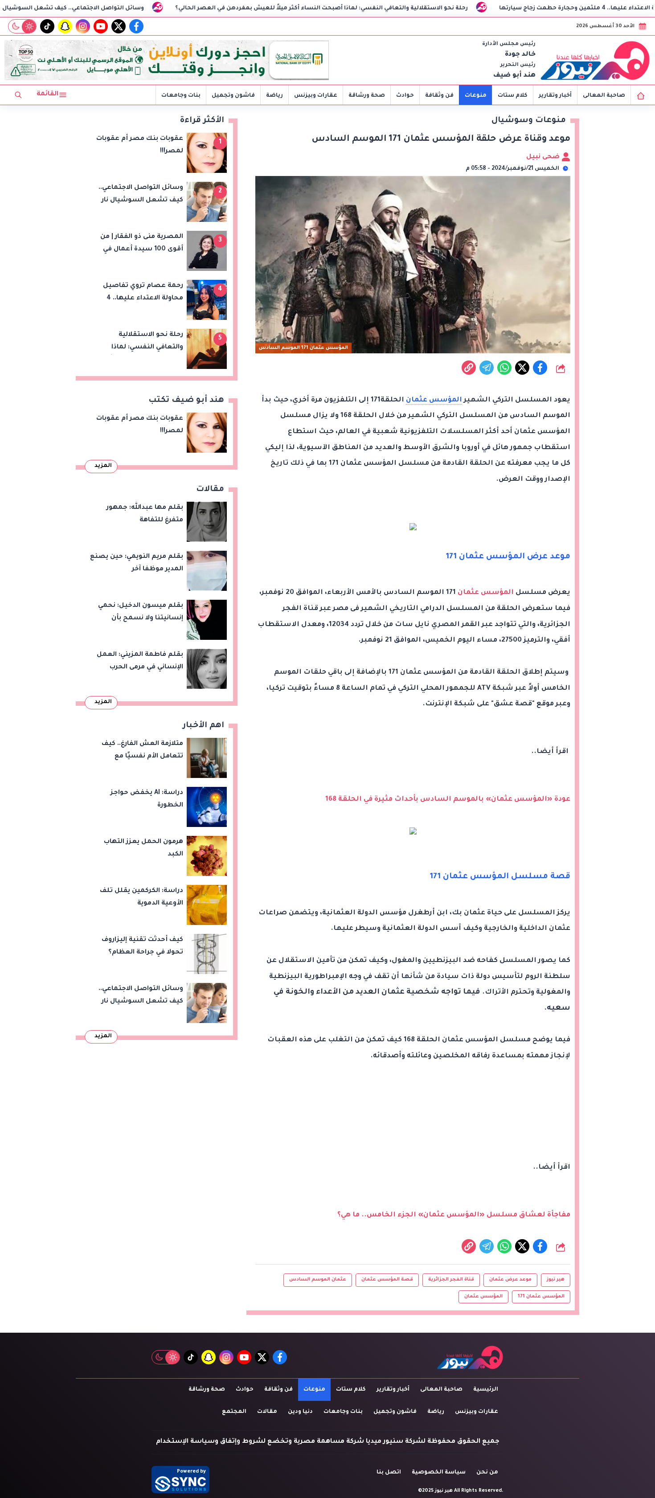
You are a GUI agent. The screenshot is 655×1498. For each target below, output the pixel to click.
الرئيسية (485, 1390)
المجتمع (234, 1412)
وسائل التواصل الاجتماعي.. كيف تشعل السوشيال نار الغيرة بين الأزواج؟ (113, 8)
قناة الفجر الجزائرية (451, 1279)
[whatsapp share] (504, 367)
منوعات (476, 96)
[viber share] (486, 367)
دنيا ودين (300, 1412)
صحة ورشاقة (366, 96)
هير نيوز (556, 1279)
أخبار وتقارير (555, 96)
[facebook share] (540, 367)
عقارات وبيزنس (315, 96)
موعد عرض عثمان (510, 1279)
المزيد (103, 466)
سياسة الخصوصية (439, 1472)
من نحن (487, 1472)
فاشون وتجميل (233, 96)
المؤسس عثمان (434, 400)
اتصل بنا (389, 1472)
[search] (18, 95)
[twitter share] (522, 367)
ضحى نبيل (543, 157)
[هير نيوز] (595, 60)
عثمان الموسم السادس (317, 1279)
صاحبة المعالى (604, 96)
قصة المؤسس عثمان (387, 1279)
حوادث (405, 96)
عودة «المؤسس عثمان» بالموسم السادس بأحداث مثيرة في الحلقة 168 (447, 799)
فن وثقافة (439, 96)
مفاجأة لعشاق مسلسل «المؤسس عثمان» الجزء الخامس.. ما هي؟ (453, 1215)
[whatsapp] (469, 367)
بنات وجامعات (181, 96)
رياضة (274, 96)
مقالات (267, 1412)
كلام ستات (513, 96)
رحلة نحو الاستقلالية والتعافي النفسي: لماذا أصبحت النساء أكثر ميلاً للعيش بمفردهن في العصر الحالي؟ (392, 8)
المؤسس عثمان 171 (541, 1296)
